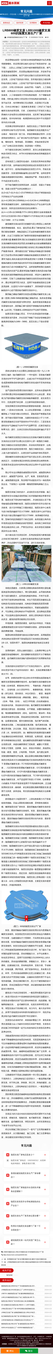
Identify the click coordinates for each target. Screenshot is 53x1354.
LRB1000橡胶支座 (21, 1252)
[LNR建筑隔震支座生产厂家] (10, 3)
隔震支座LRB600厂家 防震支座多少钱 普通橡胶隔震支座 (20, 1301)
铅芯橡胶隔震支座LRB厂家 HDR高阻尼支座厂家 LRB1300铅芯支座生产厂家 (26, 1316)
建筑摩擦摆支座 (40, 1344)
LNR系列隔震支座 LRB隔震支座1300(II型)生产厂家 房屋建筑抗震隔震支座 (25, 1320)
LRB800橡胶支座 (9, 1252)
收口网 (15, 1344)
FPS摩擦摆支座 (24, 1345)
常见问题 (13, 14)
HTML (31, 1340)
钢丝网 (19, 1344)
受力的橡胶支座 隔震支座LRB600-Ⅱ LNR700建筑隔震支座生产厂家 (23, 1305)
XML (36, 1340)
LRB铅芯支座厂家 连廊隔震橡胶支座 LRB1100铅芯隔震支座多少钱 (23, 1312)
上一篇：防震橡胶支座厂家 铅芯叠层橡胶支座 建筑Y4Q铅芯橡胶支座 (23, 1259)
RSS (41, 1340)
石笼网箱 (10, 1344)
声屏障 (27, 1344)
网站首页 (5, 14)
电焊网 (23, 1344)
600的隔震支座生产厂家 (36, 1252)
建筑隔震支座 (32, 1345)
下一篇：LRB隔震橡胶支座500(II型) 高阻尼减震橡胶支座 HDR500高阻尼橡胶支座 (26, 1263)
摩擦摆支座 (33, 1344)
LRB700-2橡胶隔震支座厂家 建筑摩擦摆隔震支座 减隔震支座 (21, 1293)
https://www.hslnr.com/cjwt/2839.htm (15, 1255)
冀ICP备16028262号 (20, 1342)
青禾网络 (36, 1342)
